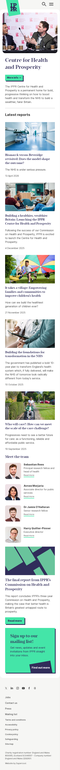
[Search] (44, 4)
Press (8, 708)
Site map (9, 744)
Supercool (21, 763)
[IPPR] (13, 7)
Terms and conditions (15, 720)
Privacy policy (11, 729)
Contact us (11, 703)
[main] (30, 341)
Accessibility (11, 724)
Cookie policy (11, 734)
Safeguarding (11, 739)
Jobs (8, 697)
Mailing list (11, 714)
